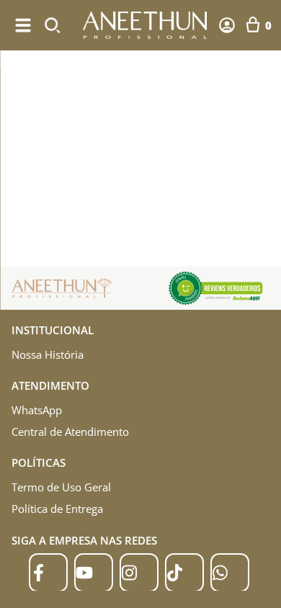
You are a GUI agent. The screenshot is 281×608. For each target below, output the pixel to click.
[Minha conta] (227, 25)
